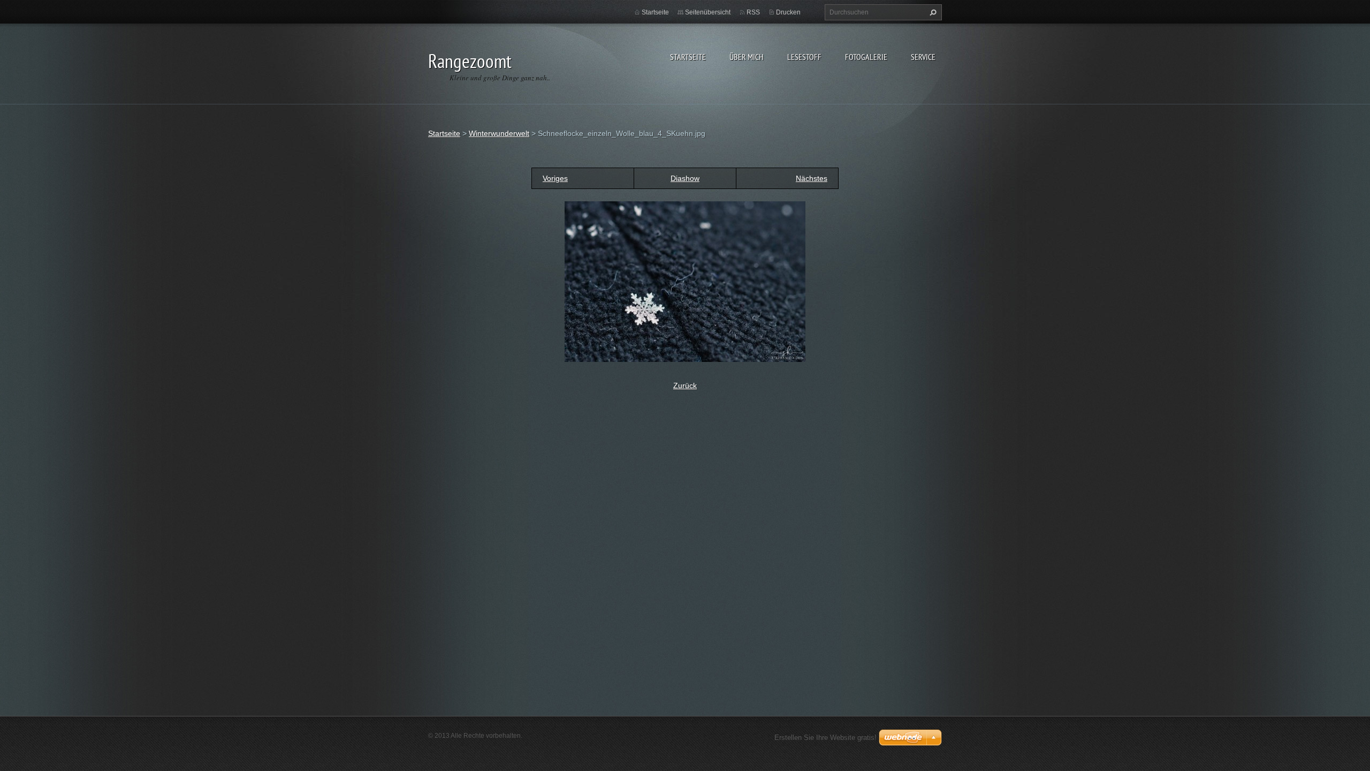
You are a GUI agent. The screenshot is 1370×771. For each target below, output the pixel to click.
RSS (753, 12)
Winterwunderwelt (499, 133)
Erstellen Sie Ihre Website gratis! (825, 738)
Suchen (932, 12)
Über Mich (746, 56)
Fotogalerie (866, 56)
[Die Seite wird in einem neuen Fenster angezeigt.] (685, 281)
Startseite (688, 56)
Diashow (685, 178)
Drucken (788, 12)
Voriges (555, 178)
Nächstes (811, 178)
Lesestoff (804, 56)
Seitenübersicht (707, 12)
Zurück (685, 385)
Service (923, 56)
